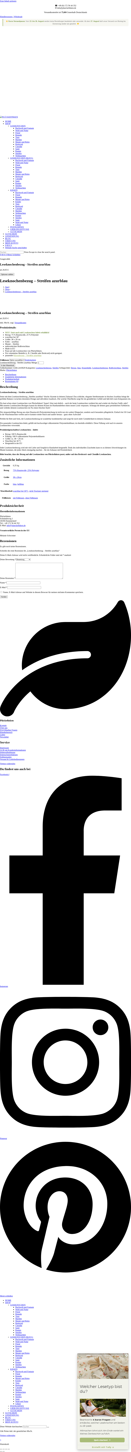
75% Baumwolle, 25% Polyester (26, 470)
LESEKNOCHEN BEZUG (21, 1337)
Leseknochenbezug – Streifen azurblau (20, 292)
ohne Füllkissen (31, 498)
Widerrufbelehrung (7, 752)
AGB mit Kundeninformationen (13, 750)
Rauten (18, 1330)
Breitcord (19, 1323)
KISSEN (14, 1369)
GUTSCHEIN (16, 1411)
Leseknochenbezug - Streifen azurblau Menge (18, 363)
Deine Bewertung (8, 559)
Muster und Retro (22, 1321)
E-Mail (3, 587)
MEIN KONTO (11, 1422)
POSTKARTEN (17, 1406)
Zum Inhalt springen (8, 1)
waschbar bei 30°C (20, 491)
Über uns (3, 728)
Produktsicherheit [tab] (12, 379)
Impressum (4, 748)
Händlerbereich (6, 732)
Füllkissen (4, 360)
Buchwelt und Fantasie (24, 1307)
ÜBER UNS (10, 1420)
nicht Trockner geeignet (38, 491)
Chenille (18, 1326)
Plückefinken (11, 370)
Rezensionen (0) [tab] (11, 381)
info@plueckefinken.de (16, 525)
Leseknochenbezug (43, 368)
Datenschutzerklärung (9, 755)
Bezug (73, 368)
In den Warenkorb (7, 365)
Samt (17, 1328)
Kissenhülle (86, 368)
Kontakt (3, 725)
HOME (8, 1300)
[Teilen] (6, 1449)
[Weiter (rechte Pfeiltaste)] (4, 1451)
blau (79, 368)
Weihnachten (20, 1335)
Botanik (18, 1314)
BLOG (8, 1417)
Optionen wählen (7, 274)
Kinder (18, 1381)
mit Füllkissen (18, 498)
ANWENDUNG (12, 1415)
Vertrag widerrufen (7, 1435)
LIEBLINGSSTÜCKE (19, 1408)
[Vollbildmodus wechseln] (4, 1449)
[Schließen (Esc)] (9, 1449)
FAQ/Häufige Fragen (8, 730)
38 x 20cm (17, 477)
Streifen (55, 368)
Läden (2, 735)
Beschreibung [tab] (10, 374)
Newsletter (4, 737)
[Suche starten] (48, 1427)
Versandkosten (20, 323)
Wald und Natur (21, 1309)
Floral (17, 1312)
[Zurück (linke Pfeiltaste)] (1, 1451)
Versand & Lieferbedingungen (12, 759)
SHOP (7, 1303)
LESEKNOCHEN (18, 1305)
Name (3, 583)
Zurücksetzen (30, 360)
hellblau (20, 484)
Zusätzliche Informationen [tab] (15, 377)
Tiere (17, 1316)
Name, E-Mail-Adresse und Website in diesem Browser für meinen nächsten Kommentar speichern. (43, 592)
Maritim (18, 1319)
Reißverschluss (115, 368)
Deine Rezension (7, 578)
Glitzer (18, 1404)
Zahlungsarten (6, 757)
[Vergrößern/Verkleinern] (1, 1449)
